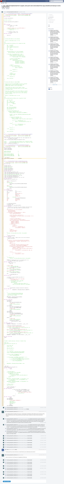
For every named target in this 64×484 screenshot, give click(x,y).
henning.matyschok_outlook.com (12, 11)
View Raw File (51, 17)
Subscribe (50, 18)
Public (8, 8)
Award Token (51, 22)
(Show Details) (29, 435)
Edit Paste (50, 14)
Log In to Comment (7, 481)
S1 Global (27, 409)
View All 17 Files (55, 84)
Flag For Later (51, 21)
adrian (51, 89)
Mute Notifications (52, 19)
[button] (47, 1)
